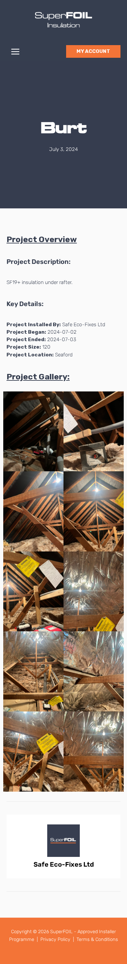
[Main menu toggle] (15, 51)
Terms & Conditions (97, 939)
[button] (93, 51)
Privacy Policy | (57, 939)
